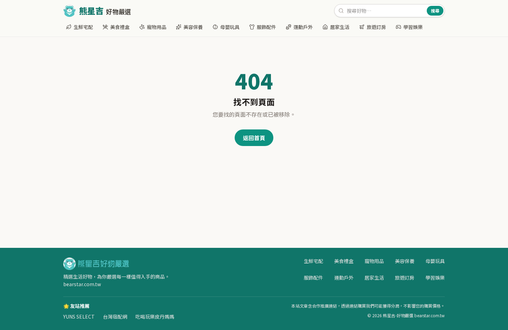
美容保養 (193, 26)
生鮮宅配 (83, 26)
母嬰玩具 (229, 26)
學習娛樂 (413, 26)
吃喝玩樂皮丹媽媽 (154, 316)
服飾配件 (266, 26)
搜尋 (435, 10)
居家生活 (339, 26)
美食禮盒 (120, 26)
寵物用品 (156, 26)
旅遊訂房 (376, 26)
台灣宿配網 (115, 316)
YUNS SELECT (79, 316)
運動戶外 (303, 26)
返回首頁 (254, 138)
